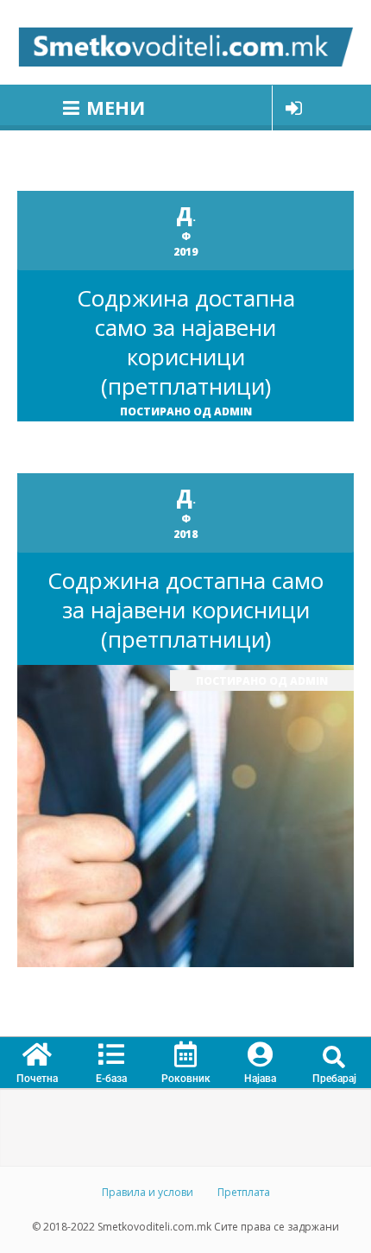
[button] (334, 1057)
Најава (260, 1079)
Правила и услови (147, 1192)
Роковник (186, 1079)
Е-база (111, 1079)
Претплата (243, 1192)
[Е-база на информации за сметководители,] (185, 42)
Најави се (294, 107)
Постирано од (186, 411)
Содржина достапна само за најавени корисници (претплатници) (186, 342)
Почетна (37, 1079)
